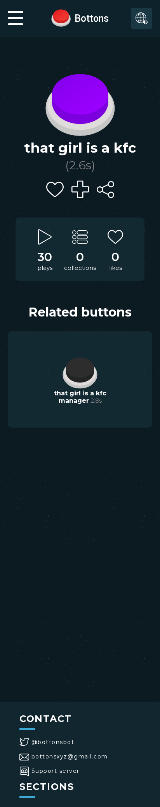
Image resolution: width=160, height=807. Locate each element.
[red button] (61, 17)
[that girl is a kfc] (80, 103)
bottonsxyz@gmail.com (69, 756)
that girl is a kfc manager (80, 397)
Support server (55, 770)
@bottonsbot (52, 742)
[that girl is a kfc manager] (80, 372)
